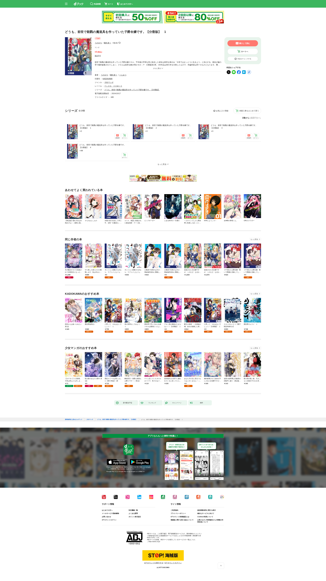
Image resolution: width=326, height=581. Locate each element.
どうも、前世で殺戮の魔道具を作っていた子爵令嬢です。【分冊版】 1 (102, 126)
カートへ (244, 51)
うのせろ (98, 43)
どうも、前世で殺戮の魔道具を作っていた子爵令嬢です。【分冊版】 (132, 90)
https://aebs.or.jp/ (154, 541)
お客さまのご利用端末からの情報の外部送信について (210, 521)
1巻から (245, 118)
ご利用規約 (174, 510)
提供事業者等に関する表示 (206, 510)
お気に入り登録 (222, 111)
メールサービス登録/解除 (110, 513)
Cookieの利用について (205, 517)
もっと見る (254, 239)
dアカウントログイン (109, 520)
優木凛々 (107, 43)
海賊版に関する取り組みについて (182, 520)
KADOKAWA (107, 79)
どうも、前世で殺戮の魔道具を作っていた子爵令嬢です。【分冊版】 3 (234, 126)
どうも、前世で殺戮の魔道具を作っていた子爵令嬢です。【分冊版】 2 (168, 126)
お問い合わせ (106, 517)
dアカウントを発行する (153, 563)
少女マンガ (108, 82)
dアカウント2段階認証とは (180, 517)
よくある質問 (133, 513)
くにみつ (122, 75)
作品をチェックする (244, 59)
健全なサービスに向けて (205, 513)
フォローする (119, 43)
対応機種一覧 (133, 510)
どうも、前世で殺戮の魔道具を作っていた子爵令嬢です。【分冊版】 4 (102, 146)
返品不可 (98, 56)
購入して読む (244, 43)
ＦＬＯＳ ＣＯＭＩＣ (113, 86)
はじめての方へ (107, 510)
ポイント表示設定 (135, 517)
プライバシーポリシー (178, 513)
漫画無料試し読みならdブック (73, 419)
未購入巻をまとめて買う (249, 111)
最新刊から (256, 118)
